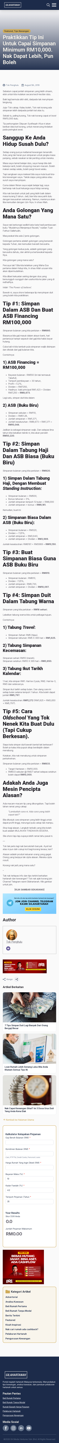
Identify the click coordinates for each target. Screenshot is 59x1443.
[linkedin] (21, 1428)
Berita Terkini (12, 1315)
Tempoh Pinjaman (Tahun (18, 1197)
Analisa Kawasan (14, 1301)
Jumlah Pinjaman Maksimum (18, 1228)
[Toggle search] (48, 5)
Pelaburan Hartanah (16, 1333)
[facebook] (6, 1428)
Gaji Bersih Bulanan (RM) (18, 1137)
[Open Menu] (54, 5)
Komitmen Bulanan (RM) (17, 1149)
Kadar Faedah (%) (15, 1185)
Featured (10, 1320)
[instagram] (13, 1428)
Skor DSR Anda (12, 1216)
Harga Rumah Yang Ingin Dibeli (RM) (23, 1162)
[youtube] (29, 1428)
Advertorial (11, 1297)
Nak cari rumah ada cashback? (21, 1329)
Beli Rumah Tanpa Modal (18, 1310)
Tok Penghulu (14, 941)
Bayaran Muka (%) (15, 1174)
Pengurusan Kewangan (17, 1338)
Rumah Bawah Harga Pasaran (16, 1407)
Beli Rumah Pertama (16, 1306)
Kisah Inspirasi (13, 1324)
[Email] (8, 948)
